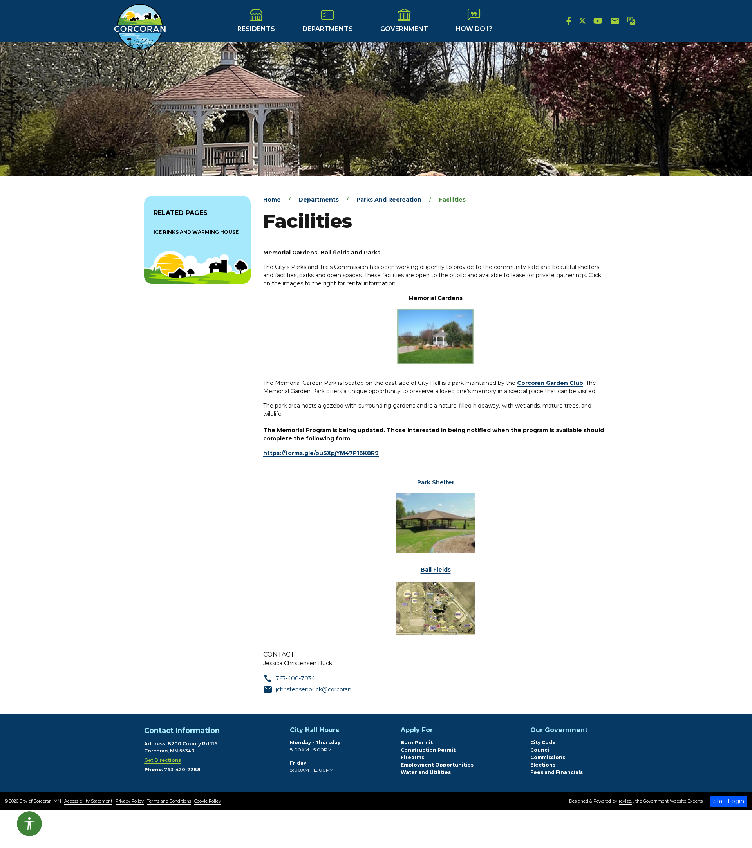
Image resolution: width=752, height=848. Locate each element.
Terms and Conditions (169, 801)
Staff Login (728, 801)
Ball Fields (436, 569)
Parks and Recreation (388, 199)
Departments (327, 28)
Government (404, 28)
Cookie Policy (207, 801)
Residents (256, 28)
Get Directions (162, 760)
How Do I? (474, 28)
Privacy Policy (130, 801)
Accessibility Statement (88, 801)
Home (272, 199)
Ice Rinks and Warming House (196, 232)
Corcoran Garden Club (550, 382)
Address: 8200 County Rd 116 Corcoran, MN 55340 (180, 747)
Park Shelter (435, 482)
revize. (625, 801)
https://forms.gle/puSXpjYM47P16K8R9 (321, 452)
